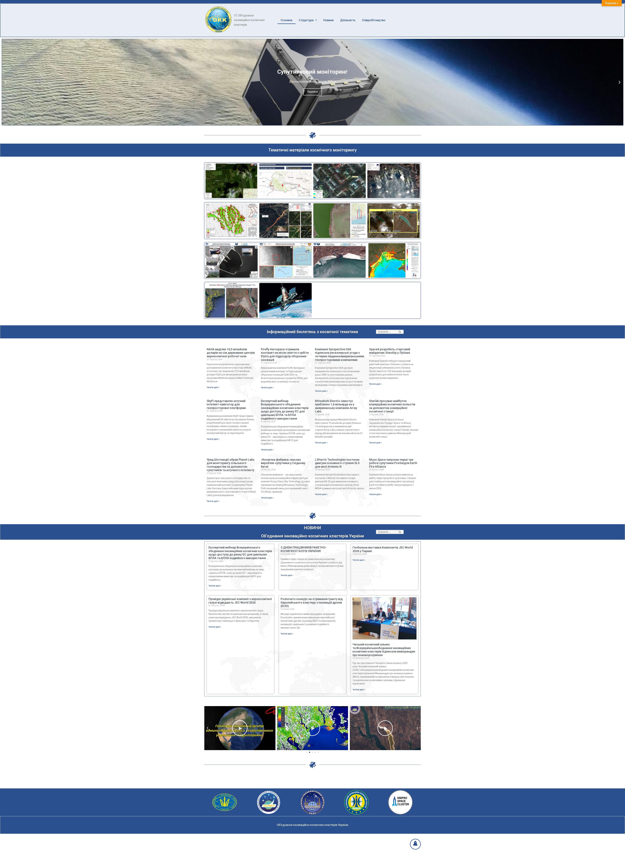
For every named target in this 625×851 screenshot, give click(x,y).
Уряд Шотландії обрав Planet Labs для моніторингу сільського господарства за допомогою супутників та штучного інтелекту (230, 465)
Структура (306, 20)
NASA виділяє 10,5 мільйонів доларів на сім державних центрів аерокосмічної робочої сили (231, 353)
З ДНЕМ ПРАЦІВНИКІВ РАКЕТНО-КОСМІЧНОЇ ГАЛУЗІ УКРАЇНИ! (304, 549)
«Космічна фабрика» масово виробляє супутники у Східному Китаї (283, 463)
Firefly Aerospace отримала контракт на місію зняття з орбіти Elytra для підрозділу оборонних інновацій (285, 355)
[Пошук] (400, 332)
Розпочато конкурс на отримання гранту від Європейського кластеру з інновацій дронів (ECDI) (312, 602)
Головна (286, 20)
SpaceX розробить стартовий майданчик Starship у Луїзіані (389, 351)
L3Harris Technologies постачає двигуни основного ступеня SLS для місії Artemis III (337, 463)
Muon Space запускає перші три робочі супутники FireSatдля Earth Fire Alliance (393, 463)
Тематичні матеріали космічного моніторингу (312, 150)
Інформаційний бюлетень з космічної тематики (312, 331)
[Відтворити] (239, 728)
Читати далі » (213, 387)
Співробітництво (373, 20)
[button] (309, 122)
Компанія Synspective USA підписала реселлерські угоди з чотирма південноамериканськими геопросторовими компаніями (339, 355)
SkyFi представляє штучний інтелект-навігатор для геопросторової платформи (226, 404)
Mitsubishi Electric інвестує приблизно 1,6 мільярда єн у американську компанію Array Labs (336, 406)
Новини (328, 20)
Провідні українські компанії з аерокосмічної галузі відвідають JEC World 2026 (240, 600)
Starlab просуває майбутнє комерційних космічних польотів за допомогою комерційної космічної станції (392, 406)
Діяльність (347, 20)
